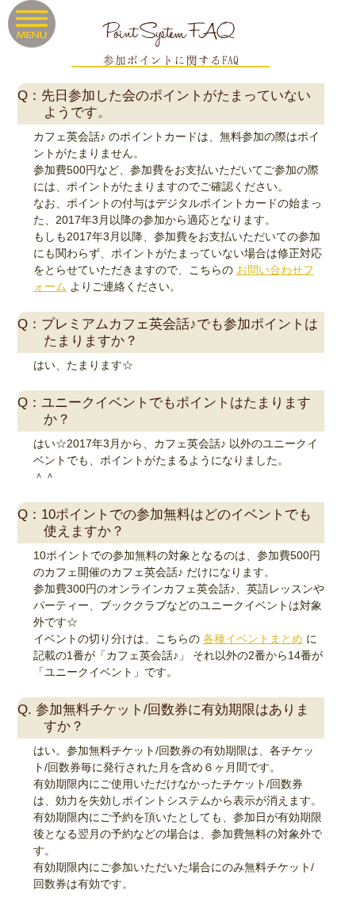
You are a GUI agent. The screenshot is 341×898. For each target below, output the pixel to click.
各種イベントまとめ (253, 638)
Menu (32, 24)
